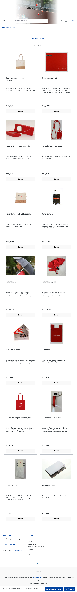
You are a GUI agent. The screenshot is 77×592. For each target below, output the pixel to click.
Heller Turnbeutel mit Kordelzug (18, 214)
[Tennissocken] (20, 469)
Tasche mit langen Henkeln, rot (18, 418)
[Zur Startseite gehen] (38, 9)
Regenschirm (11, 282)
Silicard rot (46, 350)
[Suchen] (50, 21)
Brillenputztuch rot (49, 78)
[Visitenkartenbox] (56, 469)
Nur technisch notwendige (54, 589)
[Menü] (4, 21)
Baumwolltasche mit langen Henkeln (17, 79)
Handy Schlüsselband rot (52, 146)
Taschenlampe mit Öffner (52, 418)
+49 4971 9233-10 (8, 545)
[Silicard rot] (56, 333)
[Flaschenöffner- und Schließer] (20, 130)
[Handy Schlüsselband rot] (56, 130)
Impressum (31, 541)
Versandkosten (37, 578)
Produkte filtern (40, 38)
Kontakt (30, 549)
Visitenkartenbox (48, 485)
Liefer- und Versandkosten (36, 546)
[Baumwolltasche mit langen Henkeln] (20, 62)
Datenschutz (32, 539)
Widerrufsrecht (32, 544)
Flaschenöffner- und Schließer (18, 146)
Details (20, 111)
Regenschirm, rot (49, 282)
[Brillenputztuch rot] (56, 62)
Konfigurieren (70, 589)
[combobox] (30, 21)
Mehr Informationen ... (19, 590)
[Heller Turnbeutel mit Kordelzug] (20, 198)
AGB (29, 551)
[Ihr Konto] (61, 21)
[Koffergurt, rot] (56, 198)
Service (30, 536)
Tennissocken (11, 485)
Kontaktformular (17, 550)
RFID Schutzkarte (13, 350)
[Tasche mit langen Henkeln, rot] (20, 401)
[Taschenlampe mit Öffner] (56, 401)
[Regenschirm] (20, 266)
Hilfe (29, 554)
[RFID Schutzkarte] (20, 333)
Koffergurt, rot (47, 214)
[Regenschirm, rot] (56, 266)
